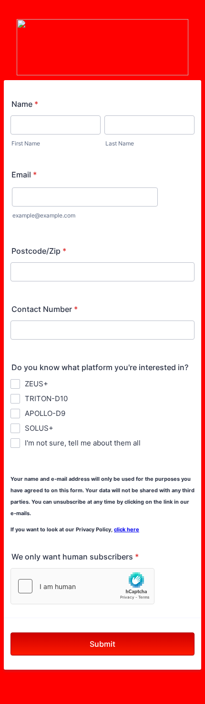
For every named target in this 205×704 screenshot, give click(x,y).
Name (24, 104)
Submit (102, 644)
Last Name (119, 143)
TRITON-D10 (46, 398)
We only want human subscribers (75, 556)
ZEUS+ (36, 383)
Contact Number (44, 309)
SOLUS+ (39, 428)
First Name (25, 143)
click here (126, 530)
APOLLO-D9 (45, 413)
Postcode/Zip (38, 251)
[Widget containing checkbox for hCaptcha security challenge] (82, 586)
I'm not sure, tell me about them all (83, 442)
